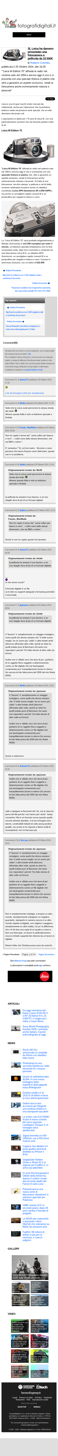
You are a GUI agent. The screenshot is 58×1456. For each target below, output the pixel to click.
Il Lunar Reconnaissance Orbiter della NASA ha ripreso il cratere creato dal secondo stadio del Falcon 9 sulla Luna (36, 1178)
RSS (28, 1400)
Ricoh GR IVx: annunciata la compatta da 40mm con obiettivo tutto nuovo (35, 1054)
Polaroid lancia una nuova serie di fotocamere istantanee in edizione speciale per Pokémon (35, 1194)
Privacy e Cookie (26, 1398)
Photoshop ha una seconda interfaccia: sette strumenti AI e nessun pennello (36, 1067)
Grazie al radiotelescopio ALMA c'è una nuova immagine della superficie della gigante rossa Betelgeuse (36, 1082)
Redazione (20, 1400)
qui (40, 965)
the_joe (24, 840)
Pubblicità (48, 1398)
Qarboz (23, 510)
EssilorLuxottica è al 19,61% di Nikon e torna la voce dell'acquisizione (35, 1095)
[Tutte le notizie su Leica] (30, 981)
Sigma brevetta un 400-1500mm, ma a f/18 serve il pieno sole (36, 1138)
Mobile (37, 1407)
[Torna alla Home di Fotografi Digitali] (29, 28)
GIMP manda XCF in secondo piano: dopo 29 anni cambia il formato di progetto (35, 1209)
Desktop (22, 1407)
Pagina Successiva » (46, 954)
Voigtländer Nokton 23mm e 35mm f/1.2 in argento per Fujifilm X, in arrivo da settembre (35, 1163)
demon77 (24, 379)
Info (29, 354)
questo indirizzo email (33, 369)
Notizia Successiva (40, 283)
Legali (14, 1398)
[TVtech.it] (42, 1389)
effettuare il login (20, 960)
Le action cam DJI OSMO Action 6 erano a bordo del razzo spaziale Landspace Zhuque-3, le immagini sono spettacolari (36, 1124)
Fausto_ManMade (28, 427)
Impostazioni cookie (40, 1400)
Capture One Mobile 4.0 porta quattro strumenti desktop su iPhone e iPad (35, 1150)
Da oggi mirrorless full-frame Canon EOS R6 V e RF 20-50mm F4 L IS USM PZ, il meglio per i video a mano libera (35, 1016)
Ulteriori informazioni (43, 1418)
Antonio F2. (25, 766)
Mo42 (22, 403)
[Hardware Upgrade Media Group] (31, 1395)
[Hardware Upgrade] (26, 1389)
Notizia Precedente (13, 270)
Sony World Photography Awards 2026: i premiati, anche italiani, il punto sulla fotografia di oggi (36, 1030)
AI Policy (38, 1398)
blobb (22, 464)
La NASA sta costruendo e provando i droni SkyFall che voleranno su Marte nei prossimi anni (36, 1222)
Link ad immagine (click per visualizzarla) (24, 393)
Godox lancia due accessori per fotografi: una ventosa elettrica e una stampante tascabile (35, 1107)
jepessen (24, 605)
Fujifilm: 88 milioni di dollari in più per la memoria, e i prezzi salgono (33, 1236)
